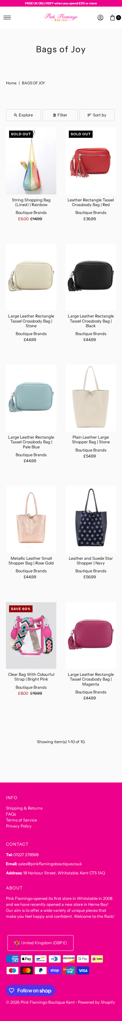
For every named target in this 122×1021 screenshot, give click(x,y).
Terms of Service (21, 820)
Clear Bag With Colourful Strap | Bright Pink (31, 677)
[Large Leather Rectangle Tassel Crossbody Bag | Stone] (31, 277)
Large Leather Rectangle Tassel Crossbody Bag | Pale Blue (31, 442)
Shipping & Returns (24, 808)
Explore (26, 115)
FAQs (11, 814)
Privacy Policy (19, 826)
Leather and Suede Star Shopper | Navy (91, 560)
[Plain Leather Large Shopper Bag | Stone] (91, 398)
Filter (62, 115)
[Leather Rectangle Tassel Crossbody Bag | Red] (91, 160)
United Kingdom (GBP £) (44, 942)
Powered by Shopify (96, 1002)
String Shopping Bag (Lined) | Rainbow (31, 202)
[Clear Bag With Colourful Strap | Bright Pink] (31, 635)
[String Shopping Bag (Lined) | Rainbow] (31, 160)
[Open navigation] (7, 17)
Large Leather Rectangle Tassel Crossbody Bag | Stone (31, 321)
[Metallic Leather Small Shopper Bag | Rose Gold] (31, 519)
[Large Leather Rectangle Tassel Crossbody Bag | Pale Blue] (31, 398)
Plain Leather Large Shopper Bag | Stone (91, 439)
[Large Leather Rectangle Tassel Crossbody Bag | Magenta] (91, 635)
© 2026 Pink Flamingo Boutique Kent (40, 1002)
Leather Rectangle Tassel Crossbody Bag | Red (91, 202)
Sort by (99, 115)
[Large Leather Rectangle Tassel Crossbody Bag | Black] (91, 277)
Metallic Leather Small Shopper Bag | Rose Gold (31, 560)
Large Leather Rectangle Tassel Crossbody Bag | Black (91, 321)
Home (11, 83)
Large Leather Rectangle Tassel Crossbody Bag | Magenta (91, 679)
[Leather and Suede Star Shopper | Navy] (91, 519)
